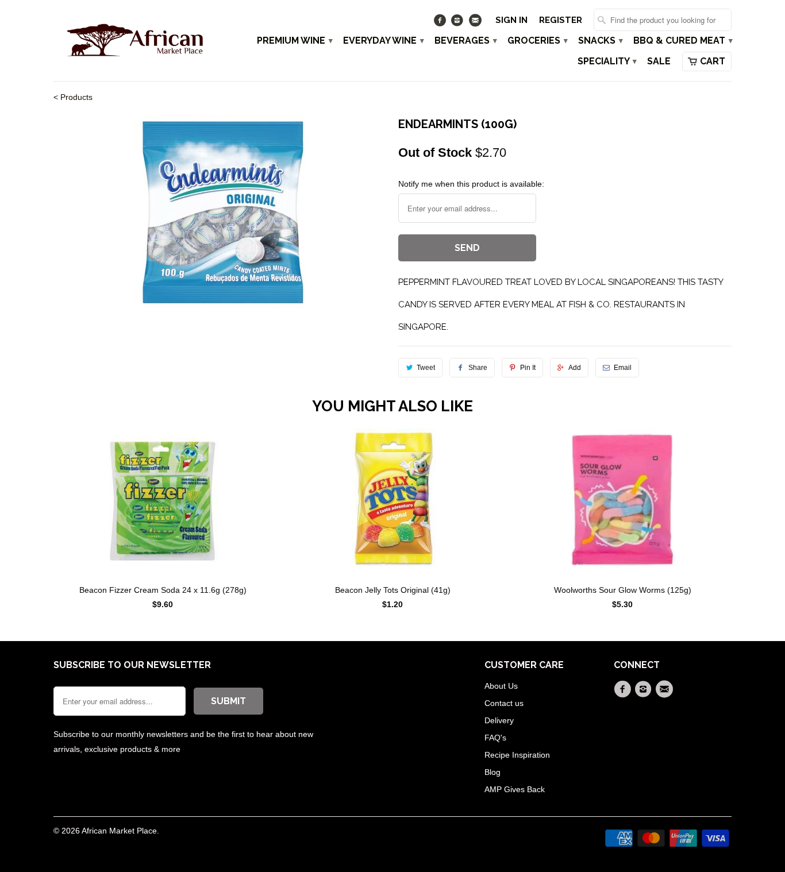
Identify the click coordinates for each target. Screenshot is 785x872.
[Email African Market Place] (476, 23)
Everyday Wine (383, 41)
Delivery (499, 720)
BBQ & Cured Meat (682, 41)
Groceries (537, 41)
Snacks (600, 41)
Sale (659, 61)
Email (623, 368)
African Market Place (119, 830)
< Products (73, 97)
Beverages (465, 41)
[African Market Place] (133, 40)
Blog (492, 772)
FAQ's (495, 737)
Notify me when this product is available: (471, 183)
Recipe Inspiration (517, 754)
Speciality (607, 61)
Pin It (528, 368)
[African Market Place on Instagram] (459, 23)
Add (574, 368)
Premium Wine (294, 41)
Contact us (504, 703)
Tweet (426, 368)
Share (477, 368)
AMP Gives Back (514, 789)
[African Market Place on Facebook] (441, 23)
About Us (501, 685)
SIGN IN (511, 20)
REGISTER (560, 20)
